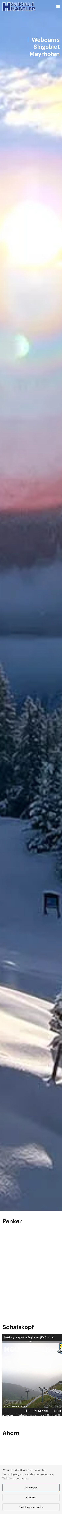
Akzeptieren (31, 1487)
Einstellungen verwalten (31, 1507)
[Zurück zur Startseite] (18, 6)
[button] (58, 6)
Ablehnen (31, 1497)
